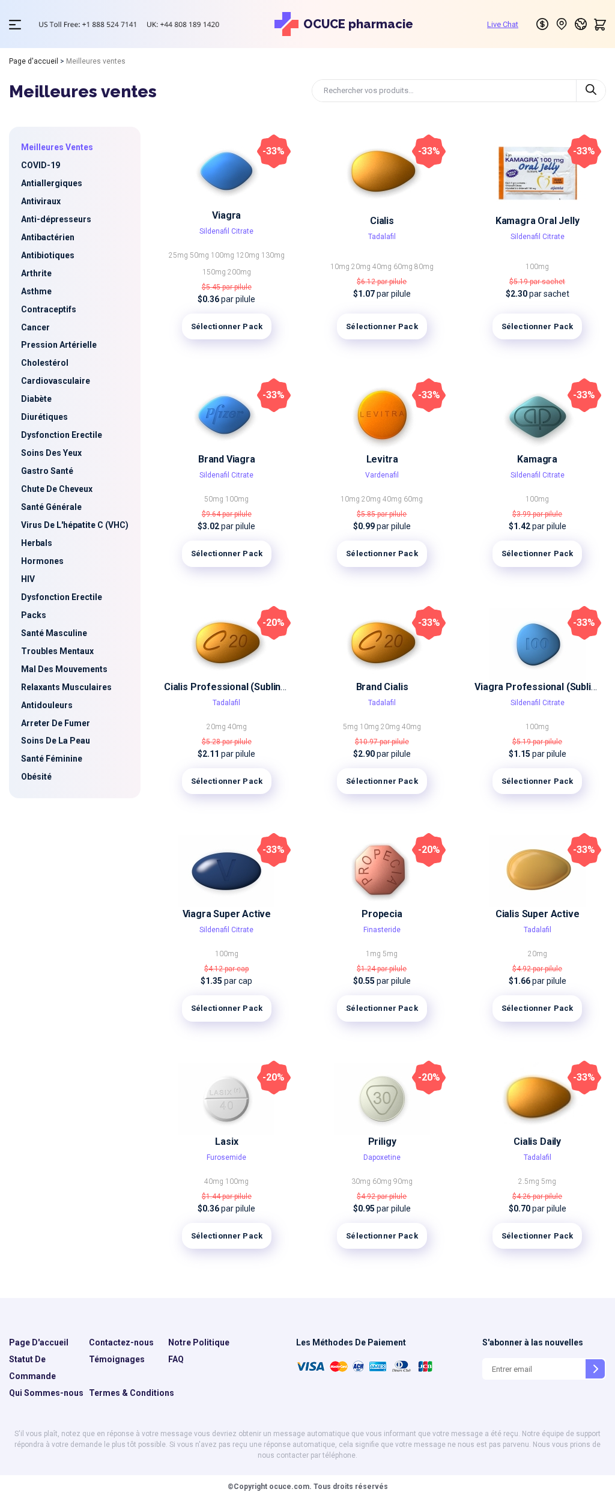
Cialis (382, 220)
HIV (28, 579)
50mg (200, 255)
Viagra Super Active (227, 914)
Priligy (382, 1141)
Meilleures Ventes (57, 147)
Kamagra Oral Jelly (537, 220)
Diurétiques (44, 417)
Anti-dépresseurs (56, 219)
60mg (403, 266)
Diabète (36, 399)
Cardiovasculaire (55, 381)
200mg (239, 272)
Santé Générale (51, 507)
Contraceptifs (48, 309)
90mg (403, 1181)
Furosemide (226, 1157)
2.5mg (529, 1181)
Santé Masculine (54, 633)
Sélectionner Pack (226, 326)
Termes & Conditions (131, 1393)
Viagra (226, 215)
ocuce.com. (289, 1486)
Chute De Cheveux (56, 489)
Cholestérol (44, 363)
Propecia (382, 914)
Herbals (36, 543)
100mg (223, 255)
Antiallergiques (51, 183)
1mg (374, 954)
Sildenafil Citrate (226, 231)
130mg (273, 255)
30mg (361, 1181)
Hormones (42, 561)
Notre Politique (198, 1342)
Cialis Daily (537, 1141)
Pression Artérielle (59, 345)
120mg (248, 255)
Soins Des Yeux (51, 453)
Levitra (382, 459)
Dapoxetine (382, 1157)
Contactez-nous (121, 1342)
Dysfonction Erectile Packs (61, 606)
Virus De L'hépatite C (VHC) (75, 525)
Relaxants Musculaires (66, 687)
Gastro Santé (47, 471)
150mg (215, 272)
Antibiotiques (47, 255)
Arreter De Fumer (55, 723)
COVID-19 (40, 165)
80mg (424, 266)
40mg (382, 266)
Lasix (226, 1141)
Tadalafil (382, 236)
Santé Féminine (51, 758)
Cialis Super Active (537, 914)
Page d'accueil (33, 61)
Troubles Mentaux (57, 651)
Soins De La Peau (55, 740)
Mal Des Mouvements (64, 669)
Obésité (36, 776)
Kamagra (537, 459)
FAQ (176, 1359)
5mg (351, 727)
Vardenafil (382, 475)
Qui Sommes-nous (46, 1393)
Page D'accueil (38, 1342)
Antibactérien (47, 237)
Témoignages (117, 1359)
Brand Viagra (226, 459)
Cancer (35, 327)
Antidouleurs (47, 705)
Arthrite (36, 273)
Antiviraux (41, 201)
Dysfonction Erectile (61, 435)
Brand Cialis (382, 687)
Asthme (36, 291)
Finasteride (382, 930)
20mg (361, 266)
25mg (179, 255)
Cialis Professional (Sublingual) (233, 687)
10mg (340, 266)
